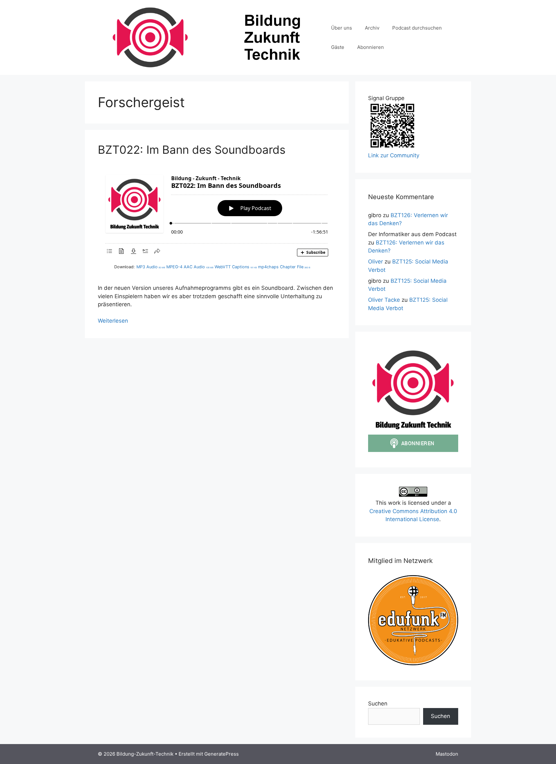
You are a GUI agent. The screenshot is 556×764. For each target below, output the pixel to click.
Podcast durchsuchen (417, 28)
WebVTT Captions (236, 266)
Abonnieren (370, 47)
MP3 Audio (150, 266)
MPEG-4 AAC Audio (189, 266)
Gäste (337, 47)
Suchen (377, 703)
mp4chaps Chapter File (284, 266)
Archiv (372, 28)
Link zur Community (393, 155)
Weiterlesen (113, 321)
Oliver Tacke (384, 300)
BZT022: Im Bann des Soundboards (191, 149)
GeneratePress (221, 754)
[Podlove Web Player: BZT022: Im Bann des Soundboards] (217, 213)
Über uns (341, 28)
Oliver (375, 261)
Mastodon (447, 754)
